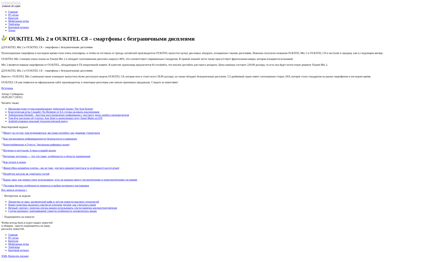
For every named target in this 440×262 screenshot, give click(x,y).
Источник (7, 88)
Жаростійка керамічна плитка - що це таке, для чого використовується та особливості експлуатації (61, 168)
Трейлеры (14, 24)
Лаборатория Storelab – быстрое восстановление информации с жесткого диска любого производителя (68, 115)
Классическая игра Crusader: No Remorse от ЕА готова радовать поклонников (53, 111)
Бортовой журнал (18, 27)
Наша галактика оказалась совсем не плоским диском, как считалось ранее (52, 204)
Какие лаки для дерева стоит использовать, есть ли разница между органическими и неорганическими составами (70, 179)
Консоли (13, 18)
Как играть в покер (14, 162)
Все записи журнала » (14, 190)
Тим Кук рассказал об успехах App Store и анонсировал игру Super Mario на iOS (55, 118)
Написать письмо (18, 256)
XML (4, 256)
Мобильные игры (18, 21)
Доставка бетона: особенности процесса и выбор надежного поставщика (46, 185)
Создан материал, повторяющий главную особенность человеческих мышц (52, 211)
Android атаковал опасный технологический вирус (38, 121)
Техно (11, 30)
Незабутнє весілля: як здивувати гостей (26, 173)
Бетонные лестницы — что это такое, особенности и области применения (46, 156)
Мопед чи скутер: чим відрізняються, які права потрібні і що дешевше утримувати (51, 132)
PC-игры (13, 14)
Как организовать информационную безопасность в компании (40, 138)
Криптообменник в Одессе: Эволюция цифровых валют (36, 144)
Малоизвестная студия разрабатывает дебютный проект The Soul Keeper (50, 108)
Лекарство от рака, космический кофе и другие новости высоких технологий (53, 201)
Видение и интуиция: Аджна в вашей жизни (29, 150)
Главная (13, 11)
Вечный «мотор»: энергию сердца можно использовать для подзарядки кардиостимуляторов (62, 207)
